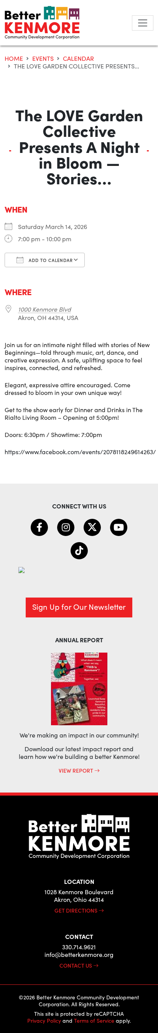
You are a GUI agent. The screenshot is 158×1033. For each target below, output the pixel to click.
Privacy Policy (44, 1020)
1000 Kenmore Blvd (44, 309)
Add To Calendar (50, 260)
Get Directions (76, 910)
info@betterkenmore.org (79, 954)
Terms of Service (94, 1020)
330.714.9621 (79, 947)
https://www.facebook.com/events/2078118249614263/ (80, 452)
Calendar (78, 58)
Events (43, 58)
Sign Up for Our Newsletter (79, 606)
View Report (76, 770)
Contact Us (76, 965)
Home (14, 58)
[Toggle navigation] (142, 23)
